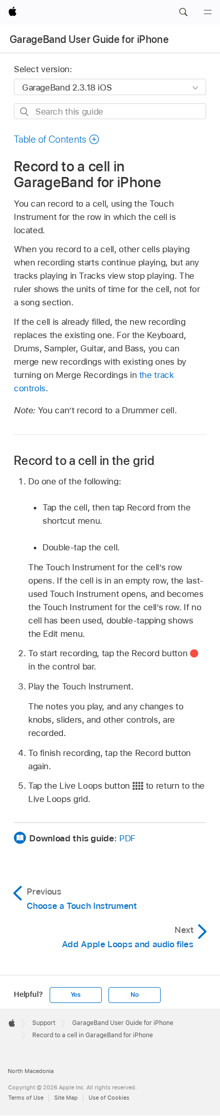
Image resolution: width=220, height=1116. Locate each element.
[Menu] (207, 12)
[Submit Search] (24, 111)
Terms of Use (25, 1097)
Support (43, 1022)
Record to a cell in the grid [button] (84, 460)
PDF (127, 838)
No (134, 994)
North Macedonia (31, 1071)
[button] (183, 12)
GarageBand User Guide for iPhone (89, 39)
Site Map (66, 1097)
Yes (76, 994)
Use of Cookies (109, 1097)
